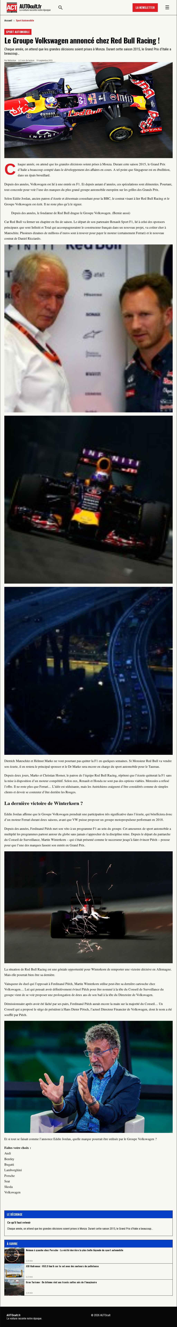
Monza (106, 164)
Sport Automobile (25, 20)
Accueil (8, 20)
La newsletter (145, 8)
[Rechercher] (60, 7)
